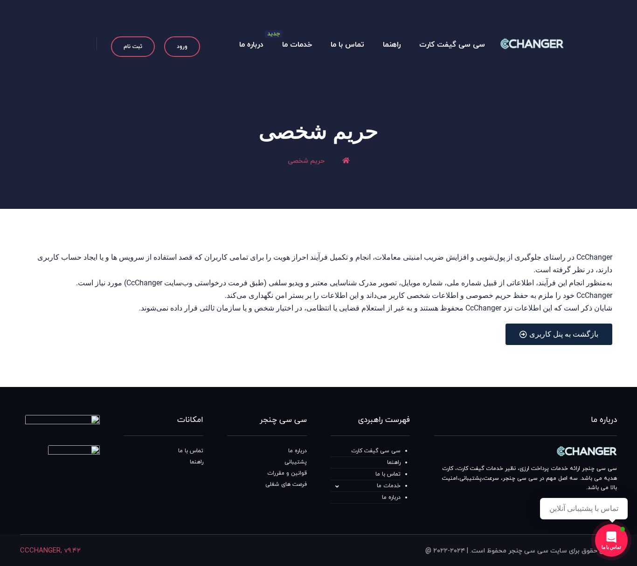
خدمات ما (389, 486)
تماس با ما (388, 474)
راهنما (394, 462)
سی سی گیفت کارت (376, 451)
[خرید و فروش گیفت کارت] (532, 43)
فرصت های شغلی (286, 484)
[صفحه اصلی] (346, 161)
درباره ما (391, 497)
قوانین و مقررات (287, 473)
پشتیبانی (295, 462)
